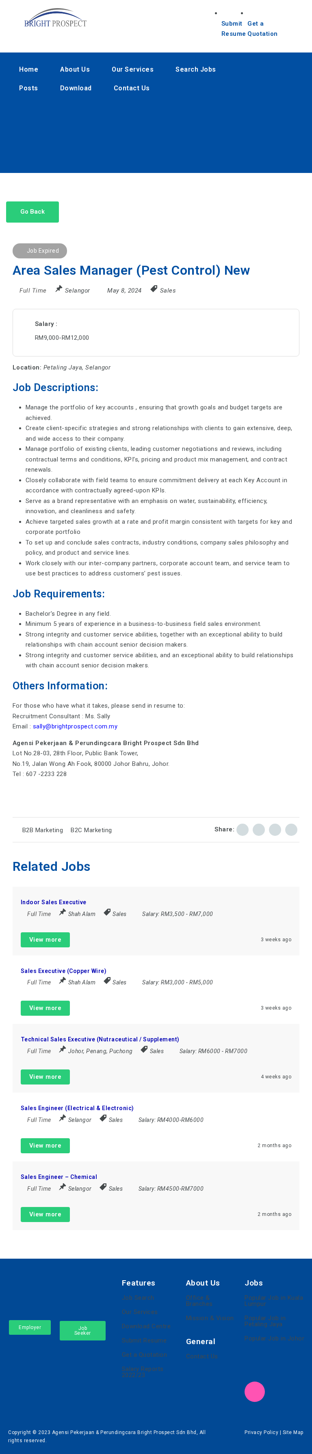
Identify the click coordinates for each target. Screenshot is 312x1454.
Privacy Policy (261, 1432)
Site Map (293, 1432)
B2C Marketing (91, 830)
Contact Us (132, 88)
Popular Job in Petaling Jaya (265, 1321)
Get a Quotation (144, 1354)
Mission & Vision (210, 1318)
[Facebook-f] (209, 108)
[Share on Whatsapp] (291, 830)
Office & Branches (199, 1301)
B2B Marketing (42, 830)
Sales (168, 290)
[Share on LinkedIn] (259, 830)
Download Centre (146, 1326)
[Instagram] (209, 155)
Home (28, 69)
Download (76, 88)
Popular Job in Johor (274, 1338)
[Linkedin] (209, 131)
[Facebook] (255, 1368)
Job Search (138, 1297)
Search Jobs (196, 69)
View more (45, 939)
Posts (28, 88)
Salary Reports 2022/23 (143, 1372)
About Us (75, 69)
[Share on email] (275, 830)
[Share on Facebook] (242, 830)
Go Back (32, 211)
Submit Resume (144, 1340)
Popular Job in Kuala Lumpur (274, 1301)
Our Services (133, 69)
